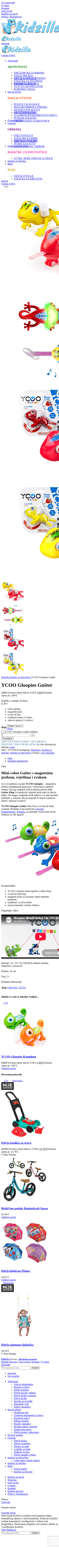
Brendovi (35, 750)
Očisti (10, 728)
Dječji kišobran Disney (15, 1271)
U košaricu (7, 738)
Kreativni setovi (22, 1418)
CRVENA (12, 987)
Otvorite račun (8, 1512)
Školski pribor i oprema (25, 1426)
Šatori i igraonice (22, 1407)
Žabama (21, 811)
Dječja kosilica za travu (16, 1143)
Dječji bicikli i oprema (25, 1395)
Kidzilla (5, 677)
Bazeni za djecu (22, 1387)
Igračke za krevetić (23, 1471)
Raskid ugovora (9, 1362)
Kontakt (5, 8)
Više (3, 1529)
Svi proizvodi (8, 2)
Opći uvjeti (6, 11)
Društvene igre (21, 1412)
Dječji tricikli (20, 1398)
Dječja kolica (20, 1440)
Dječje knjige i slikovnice (26, 1432)
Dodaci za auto (21, 1446)
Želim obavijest (33, 1545)
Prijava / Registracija (18, 1494)
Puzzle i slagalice (22, 1423)
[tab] (33, 758)
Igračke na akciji (9, 14)
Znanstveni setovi (22, 1429)
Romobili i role (21, 1404)
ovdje (12, 747)
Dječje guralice (21, 1390)
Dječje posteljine (22, 1443)
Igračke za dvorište (23, 1401)
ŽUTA (22, 987)
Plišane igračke (21, 1421)
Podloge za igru (21, 1452)
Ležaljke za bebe (22, 1449)
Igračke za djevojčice (20, 677)
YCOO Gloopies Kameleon (18, 1056)
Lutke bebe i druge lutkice (27, 1460)
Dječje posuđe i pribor (25, 1454)
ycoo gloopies (47, 753)
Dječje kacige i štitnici (25, 1392)
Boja (3, 727)
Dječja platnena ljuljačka (17, 1344)
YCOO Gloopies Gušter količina (21, 731)
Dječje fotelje (20, 1469)
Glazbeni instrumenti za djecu (28, 1415)
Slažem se (11, 1529)
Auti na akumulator (23, 1384)
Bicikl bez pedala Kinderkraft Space (24, 1208)
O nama (5, 5)
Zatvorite (5, 1364)
